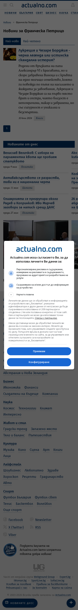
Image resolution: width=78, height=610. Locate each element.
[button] (39, 294)
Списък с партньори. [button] (46, 318)
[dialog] (39, 305)
